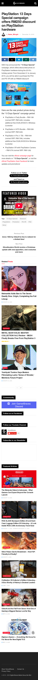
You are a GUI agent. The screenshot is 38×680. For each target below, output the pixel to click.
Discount (23, 218)
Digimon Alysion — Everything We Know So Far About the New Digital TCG (19, 638)
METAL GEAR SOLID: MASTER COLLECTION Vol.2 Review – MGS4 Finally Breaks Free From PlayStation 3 (18, 335)
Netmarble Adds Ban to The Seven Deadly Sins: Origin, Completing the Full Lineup (19, 296)
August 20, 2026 (7, 381)
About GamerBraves (8, 669)
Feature (6, 486)
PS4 (30, 222)
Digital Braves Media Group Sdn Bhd (20, 675)
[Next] (20, 387)
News (5, 289)
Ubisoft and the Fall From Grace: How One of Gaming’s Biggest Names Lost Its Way (19, 609)
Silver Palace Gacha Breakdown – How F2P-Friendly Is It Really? (18, 552)
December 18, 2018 (28, 34)
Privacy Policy (6, 671)
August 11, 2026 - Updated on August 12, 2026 (16, 528)
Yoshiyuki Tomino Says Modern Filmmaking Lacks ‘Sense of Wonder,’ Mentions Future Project (18, 375)
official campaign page (22, 155)
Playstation (6, 222)
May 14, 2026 (6, 642)
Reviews (6, 328)
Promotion (16, 222)
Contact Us (20, 669)
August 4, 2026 (7, 557)
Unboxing (6, 516)
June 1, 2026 (6, 585)
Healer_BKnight (13, 34)
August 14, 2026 (7, 498)
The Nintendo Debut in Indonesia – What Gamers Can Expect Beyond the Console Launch (17, 492)
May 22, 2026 (6, 614)
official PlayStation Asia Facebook (14, 161)
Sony (4, 225)
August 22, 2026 (7, 302)
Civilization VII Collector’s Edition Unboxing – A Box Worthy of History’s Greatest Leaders (19, 581)
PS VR (24, 222)
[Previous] (17, 387)
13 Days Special (12, 218)
